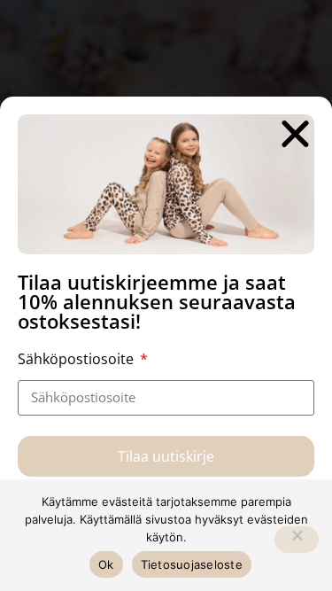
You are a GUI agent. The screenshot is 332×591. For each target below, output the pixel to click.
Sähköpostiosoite (77, 359)
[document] (166, 295)
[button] (295, 133)
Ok (106, 564)
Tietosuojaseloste (192, 564)
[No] (296, 539)
